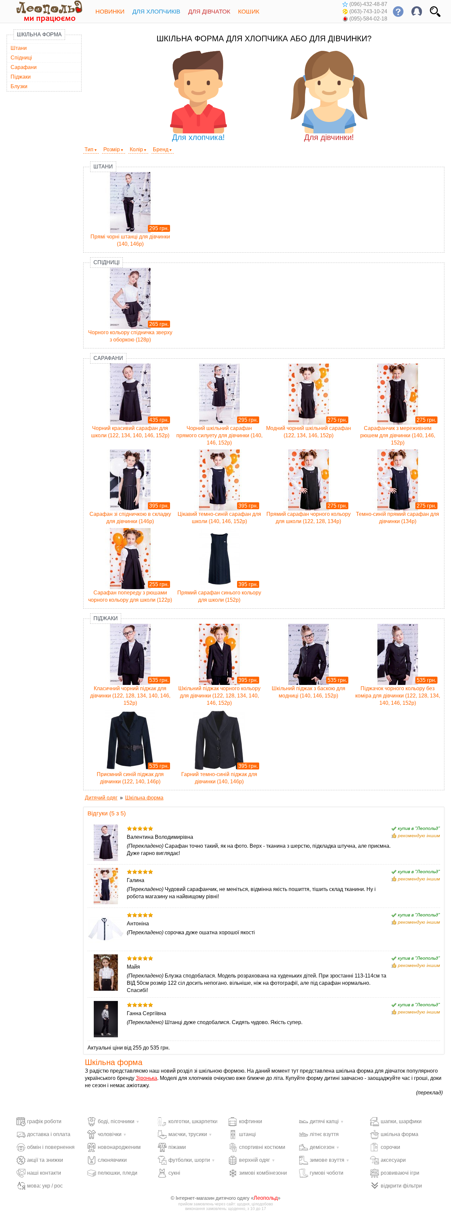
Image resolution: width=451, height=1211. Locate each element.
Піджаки (21, 77)
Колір (136, 149)
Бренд (160, 149)
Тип (89, 149)
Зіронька (146, 1078)
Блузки (19, 86)
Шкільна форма (39, 34)
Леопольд (266, 1198)
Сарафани (24, 67)
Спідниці (21, 57)
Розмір (111, 149)
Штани (19, 48)
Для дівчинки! (329, 137)
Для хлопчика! (198, 137)
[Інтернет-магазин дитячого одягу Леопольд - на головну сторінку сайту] (45, 11)
